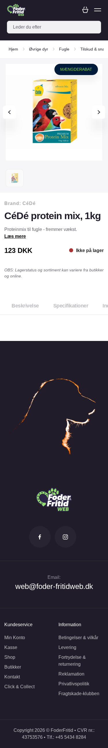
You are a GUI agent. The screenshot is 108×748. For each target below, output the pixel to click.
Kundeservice (18, 624)
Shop (9, 657)
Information (69, 624)
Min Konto (14, 637)
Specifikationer (70, 306)
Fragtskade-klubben (78, 693)
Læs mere (15, 236)
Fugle (64, 49)
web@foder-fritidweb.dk (54, 586)
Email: (54, 577)
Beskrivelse (25, 306)
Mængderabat (76, 69)
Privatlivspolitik (73, 683)
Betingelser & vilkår (78, 637)
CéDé (29, 203)
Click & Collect (19, 686)
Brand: (20, 203)
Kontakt (12, 676)
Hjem (13, 49)
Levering (67, 647)
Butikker (12, 667)
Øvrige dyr (38, 49)
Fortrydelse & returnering (72, 661)
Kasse (10, 647)
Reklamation (71, 673)
